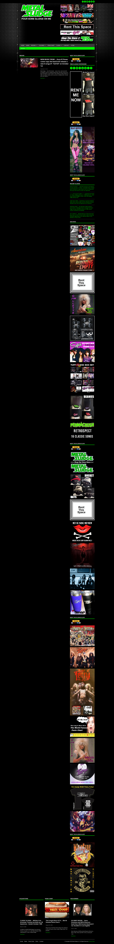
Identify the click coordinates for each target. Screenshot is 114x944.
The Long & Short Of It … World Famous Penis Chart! (56, 921)
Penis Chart (51, 45)
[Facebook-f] (83, 2)
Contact (66, 45)
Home (22, 45)
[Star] (94, 2)
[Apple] (91, 2)
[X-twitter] (85, 2)
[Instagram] (89, 2)
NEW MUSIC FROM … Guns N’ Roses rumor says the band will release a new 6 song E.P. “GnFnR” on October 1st (54, 62)
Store (72, 45)
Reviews (33, 45)
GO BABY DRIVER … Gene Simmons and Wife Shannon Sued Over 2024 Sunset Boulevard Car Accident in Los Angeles (82, 923)
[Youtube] (87, 2)
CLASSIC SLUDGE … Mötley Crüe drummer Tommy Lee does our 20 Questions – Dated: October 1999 (31, 922)
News (27, 45)
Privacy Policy (92, 941)
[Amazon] (91, 68)
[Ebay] (88, 68)
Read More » (42, 78)
